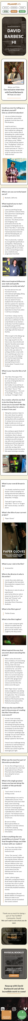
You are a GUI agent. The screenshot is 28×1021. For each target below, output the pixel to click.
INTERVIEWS (14, 7)
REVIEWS (22, 7)
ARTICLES (6, 7)
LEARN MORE (14, 975)
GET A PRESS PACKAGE (22, 11)
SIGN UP (14, 11)
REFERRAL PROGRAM (6, 11)
